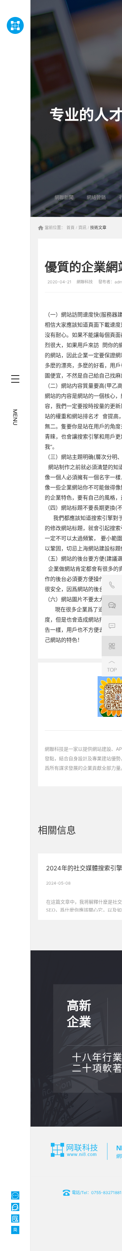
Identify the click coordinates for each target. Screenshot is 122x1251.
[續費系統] (15, 1218)
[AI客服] (15, 1195)
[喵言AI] (15, 1207)
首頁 (70, 227)
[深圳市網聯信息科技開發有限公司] (15, 25)
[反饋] (112, 626)
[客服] (112, 585)
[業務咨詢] (112, 605)
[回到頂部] (112, 666)
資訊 (82, 227)
